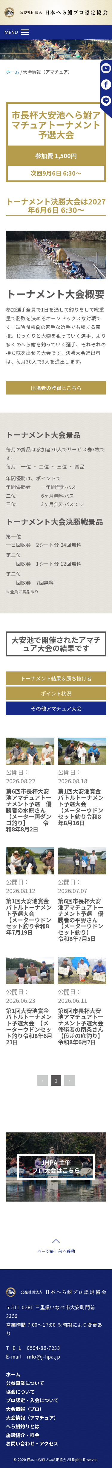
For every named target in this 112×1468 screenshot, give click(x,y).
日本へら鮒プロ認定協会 (46, 1459)
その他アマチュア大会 (56, 708)
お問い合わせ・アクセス (32, 1443)
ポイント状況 (56, 693)
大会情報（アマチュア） (32, 1417)
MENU (11, 32)
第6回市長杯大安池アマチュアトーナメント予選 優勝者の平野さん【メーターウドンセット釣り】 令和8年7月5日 (82, 919)
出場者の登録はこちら (56, 388)
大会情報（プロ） (25, 1408)
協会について (20, 1391)
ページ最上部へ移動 (56, 1251)
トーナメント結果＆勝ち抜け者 (56, 678)
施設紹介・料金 (22, 1435)
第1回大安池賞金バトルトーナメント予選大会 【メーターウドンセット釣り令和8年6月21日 (29, 1026)
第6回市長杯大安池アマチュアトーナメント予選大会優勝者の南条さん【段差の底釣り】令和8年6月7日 (80, 1026)
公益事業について (25, 1383)
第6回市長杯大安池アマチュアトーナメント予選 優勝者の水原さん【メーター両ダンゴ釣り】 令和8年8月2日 (28, 810)
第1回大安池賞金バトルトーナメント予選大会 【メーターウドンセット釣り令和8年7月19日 (45, 916)
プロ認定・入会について (32, 1400)
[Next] (69, 1080)
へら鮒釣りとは (22, 1426)
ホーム (13, 1374)
